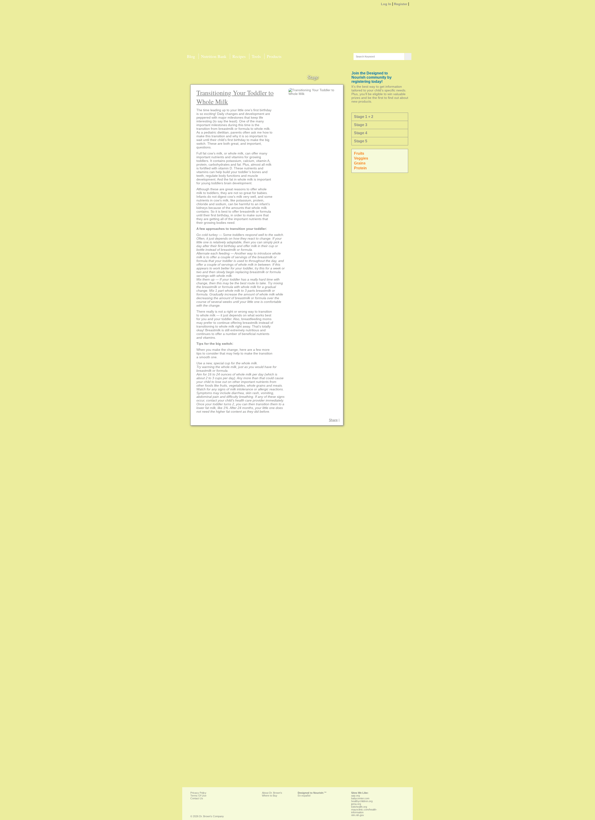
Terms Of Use (198, 795)
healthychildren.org (362, 801)
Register (400, 4)
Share (333, 420)
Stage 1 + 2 (363, 117)
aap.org (355, 795)
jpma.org (356, 804)
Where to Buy (269, 795)
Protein (361, 168)
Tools (256, 56)
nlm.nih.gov (357, 815)
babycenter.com (360, 798)
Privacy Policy (198, 792)
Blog (191, 56)
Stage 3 (360, 125)
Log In (386, 4)
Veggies (361, 158)
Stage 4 (360, 133)
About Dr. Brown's (272, 792)
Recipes (239, 56)
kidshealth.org (359, 806)
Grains (360, 163)
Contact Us (196, 798)
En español (304, 795)
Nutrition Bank (213, 56)
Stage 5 (360, 141)
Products (274, 56)
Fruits (359, 153)
